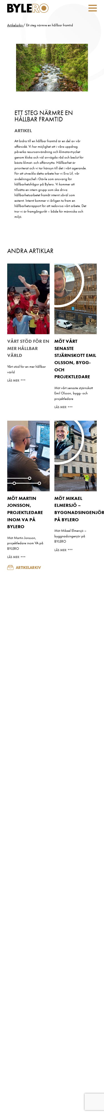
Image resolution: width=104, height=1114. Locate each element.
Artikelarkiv (15, 25)
